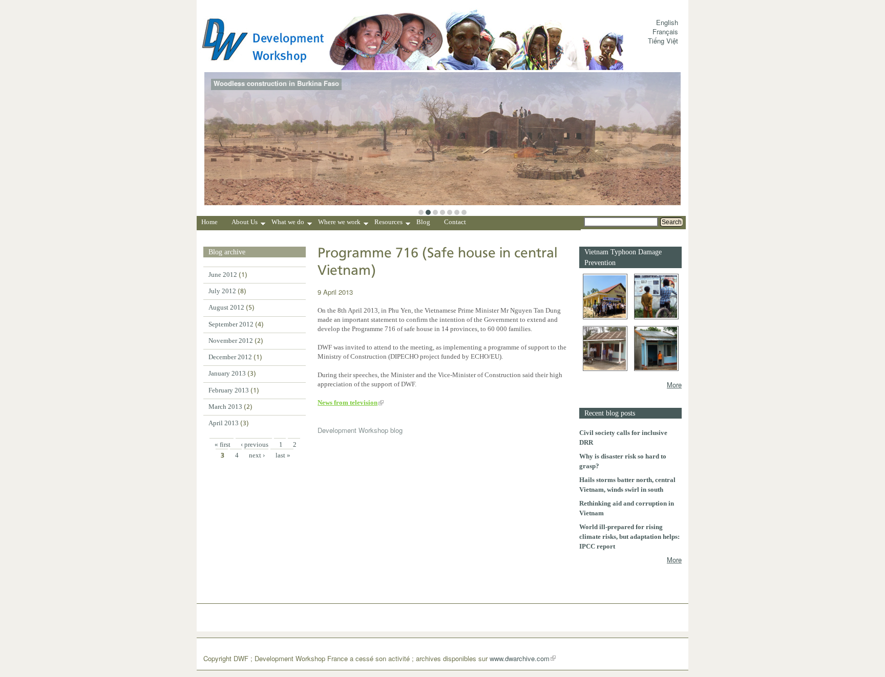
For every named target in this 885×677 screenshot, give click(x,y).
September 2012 (231, 324)
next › (257, 455)
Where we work (339, 223)
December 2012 (230, 357)
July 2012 (222, 291)
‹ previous (254, 444)
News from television (347, 402)
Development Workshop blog (360, 430)
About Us (244, 223)
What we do (287, 223)
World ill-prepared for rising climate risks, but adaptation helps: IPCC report (629, 536)
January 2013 (227, 373)
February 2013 (228, 390)
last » (283, 455)
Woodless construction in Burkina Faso (276, 83)
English (667, 22)
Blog (423, 222)
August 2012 (226, 307)
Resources (388, 223)
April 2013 (223, 423)
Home (209, 222)
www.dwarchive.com (520, 658)
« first (222, 444)
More (674, 384)
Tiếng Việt (663, 41)
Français (665, 31)
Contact (455, 222)
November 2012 (230, 340)
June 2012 (222, 274)
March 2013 (225, 406)
